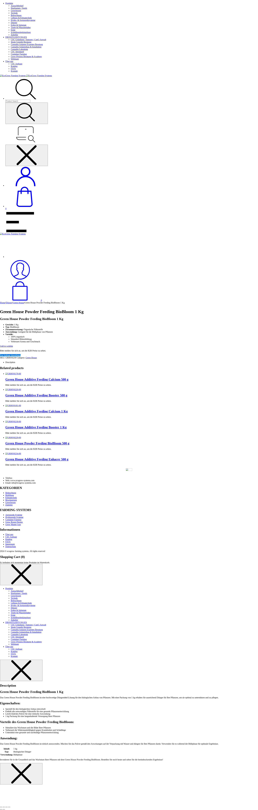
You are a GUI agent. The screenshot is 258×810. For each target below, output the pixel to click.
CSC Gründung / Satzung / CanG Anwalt (28, 39)
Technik (14, 13)
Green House (18, 303)
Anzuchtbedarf (17, 6)
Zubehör (14, 35)
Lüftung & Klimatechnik (21, 18)
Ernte (13, 30)
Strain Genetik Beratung (21, 42)
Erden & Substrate (18, 25)
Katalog (14, 66)
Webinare (15, 59)
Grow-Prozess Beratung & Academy (26, 56)
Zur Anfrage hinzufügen (10, 355)
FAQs (13, 68)
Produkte (9, 3)
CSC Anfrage (16, 64)
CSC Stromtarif (17, 52)
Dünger (14, 23)
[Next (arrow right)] (4, 809)
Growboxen (16, 10)
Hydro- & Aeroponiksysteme (23, 20)
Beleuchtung (16, 15)
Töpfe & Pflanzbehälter (21, 27)
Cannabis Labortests (19, 49)
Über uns (9, 61)
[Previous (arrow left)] (1, 809)
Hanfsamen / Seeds (19, 8)
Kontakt (14, 71)
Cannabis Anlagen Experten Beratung (27, 44)
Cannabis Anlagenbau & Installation (26, 47)
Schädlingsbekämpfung (21, 32)
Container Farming (19, 54)
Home (2, 303)
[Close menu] (26, 155)
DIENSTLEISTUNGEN (16, 37)
